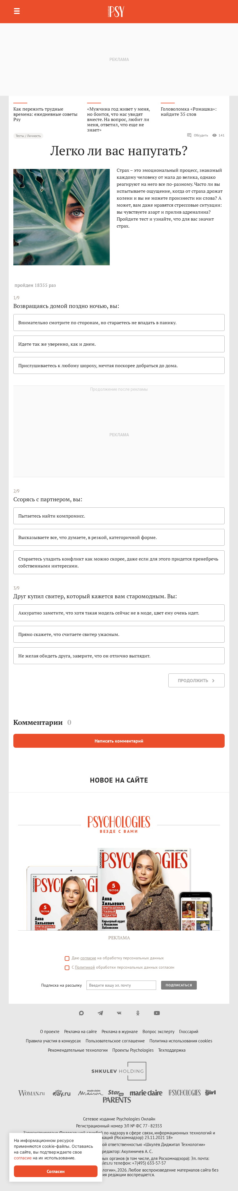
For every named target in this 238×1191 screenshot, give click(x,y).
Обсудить (201, 135)
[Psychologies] (116, 11)
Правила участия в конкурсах (53, 1041)
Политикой (85, 967)
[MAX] (81, 1013)
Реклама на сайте (80, 1031)
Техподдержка (171, 1050)
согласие (88, 958)
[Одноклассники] (138, 1013)
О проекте (49, 1031)
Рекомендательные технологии (78, 1050)
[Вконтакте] (119, 1013)
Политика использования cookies (180, 1041)
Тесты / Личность (28, 136)
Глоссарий (188, 1031)
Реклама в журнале (120, 1031)
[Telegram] (100, 1013)
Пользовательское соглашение (115, 1041)
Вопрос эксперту (158, 1031)
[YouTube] (157, 1013)
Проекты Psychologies (133, 1050)
